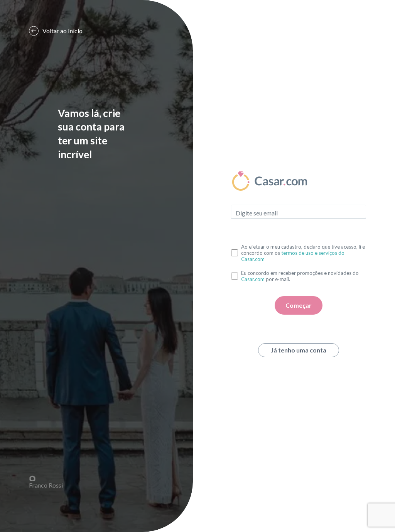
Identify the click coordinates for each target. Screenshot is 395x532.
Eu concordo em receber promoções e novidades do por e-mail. (300, 276)
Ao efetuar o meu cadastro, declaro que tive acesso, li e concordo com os (303, 253)
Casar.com (253, 279)
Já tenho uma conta (298, 350)
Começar (298, 305)
